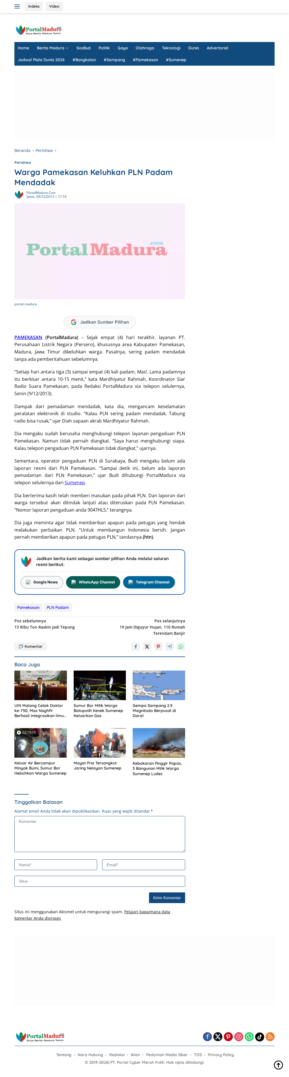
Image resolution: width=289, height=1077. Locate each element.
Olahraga (145, 47)
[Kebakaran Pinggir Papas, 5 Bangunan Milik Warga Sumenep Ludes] (159, 743)
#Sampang (114, 59)
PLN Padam (58, 607)
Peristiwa (22, 162)
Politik (104, 47)
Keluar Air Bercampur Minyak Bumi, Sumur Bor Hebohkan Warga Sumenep (40, 768)
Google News (45, 582)
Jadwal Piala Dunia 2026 (41, 59)
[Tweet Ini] (147, 646)
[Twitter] (217, 1037)
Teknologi (171, 47)
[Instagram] (238, 1037)
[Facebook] (207, 1037)
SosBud (83, 47)
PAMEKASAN (28, 337)
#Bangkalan (84, 59)
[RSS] (270, 1037)
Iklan (135, 1054)
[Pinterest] (228, 1037)
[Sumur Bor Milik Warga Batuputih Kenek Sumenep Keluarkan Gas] (100, 685)
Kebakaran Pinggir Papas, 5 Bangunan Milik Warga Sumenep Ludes (157, 768)
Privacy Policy (221, 1054)
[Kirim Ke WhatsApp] (181, 646)
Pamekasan (28, 607)
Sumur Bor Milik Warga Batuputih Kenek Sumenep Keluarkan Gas (98, 710)
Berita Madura (50, 47)
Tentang (63, 1054)
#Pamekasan (145, 59)
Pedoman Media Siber (167, 1054)
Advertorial (217, 47)
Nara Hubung (90, 1054)
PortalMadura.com (40, 192)
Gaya (123, 47)
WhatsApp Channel (97, 582)
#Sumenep (176, 59)
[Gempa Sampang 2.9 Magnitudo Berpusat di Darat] (159, 685)
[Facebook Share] (136, 646)
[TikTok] (259, 1036)
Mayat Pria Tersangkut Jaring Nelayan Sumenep (97, 765)
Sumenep (75, 482)
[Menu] (18, 6)
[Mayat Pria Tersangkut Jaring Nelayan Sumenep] (100, 742)
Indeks (34, 6)
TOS (198, 1054)
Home (23, 47)
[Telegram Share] (169, 646)
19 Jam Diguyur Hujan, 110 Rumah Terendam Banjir (152, 627)
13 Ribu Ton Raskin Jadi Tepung (44, 624)
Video (54, 6)
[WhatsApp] (249, 1037)
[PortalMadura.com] (38, 29)
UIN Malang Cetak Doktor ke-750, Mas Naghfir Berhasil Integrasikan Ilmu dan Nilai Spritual (39, 710)
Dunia (193, 47)
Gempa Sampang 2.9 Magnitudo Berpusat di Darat (154, 710)
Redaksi (116, 1054)
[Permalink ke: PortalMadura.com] (18, 194)
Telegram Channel (153, 582)
